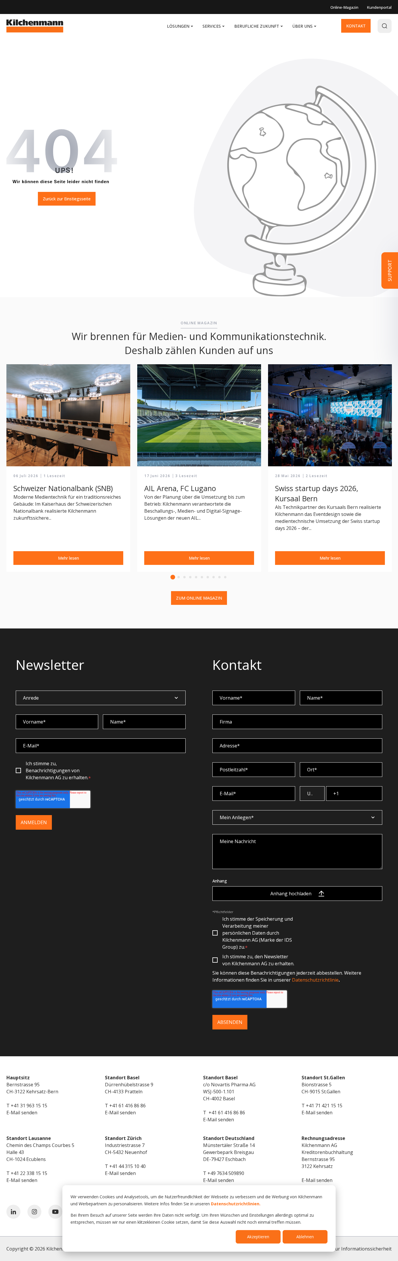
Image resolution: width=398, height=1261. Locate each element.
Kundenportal (379, 7)
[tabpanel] (68, 468)
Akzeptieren (258, 1236)
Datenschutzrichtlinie (315, 980)
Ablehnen (305, 1236)
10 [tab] (225, 577)
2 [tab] (178, 577)
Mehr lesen (68, 558)
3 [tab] (184, 577)
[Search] (385, 26)
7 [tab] (208, 577)
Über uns (304, 26)
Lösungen (180, 26)
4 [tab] (190, 577)
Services (213, 26)
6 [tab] (202, 577)
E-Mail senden (21, 1112)
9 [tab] (219, 577)
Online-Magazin (344, 7)
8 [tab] (213, 577)
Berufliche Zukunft (258, 26)
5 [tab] (196, 577)
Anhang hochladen (290, 893)
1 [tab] (172, 577)
